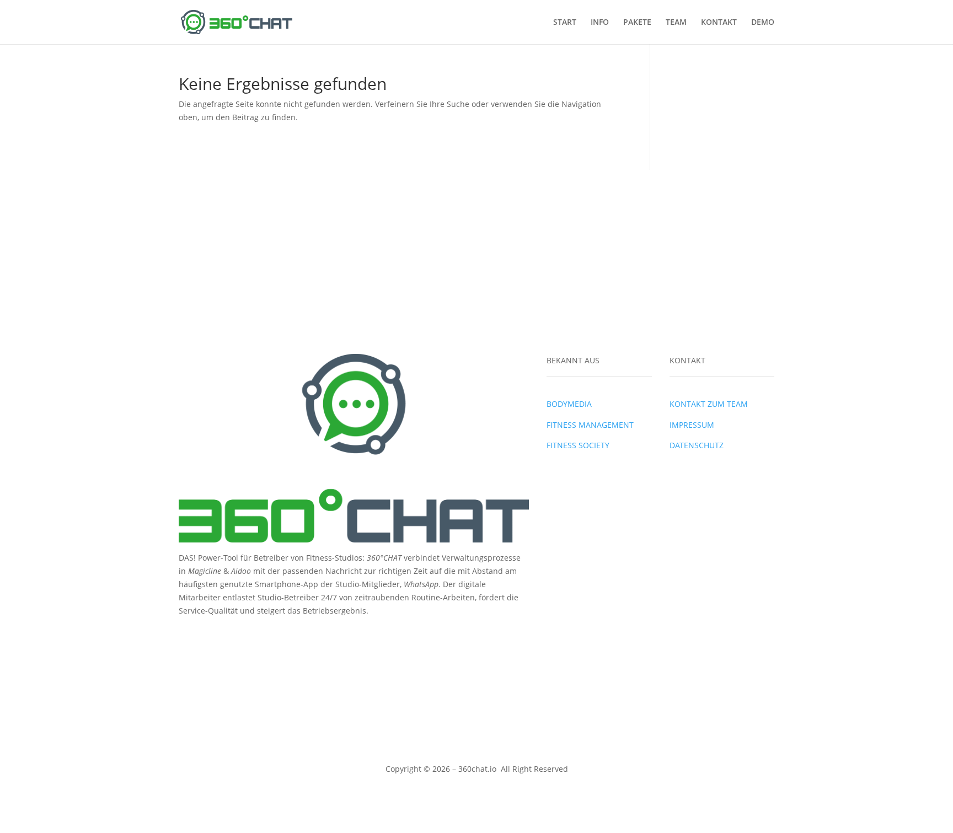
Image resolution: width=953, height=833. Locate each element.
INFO (600, 22)
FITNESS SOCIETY (578, 445)
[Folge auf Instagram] (209, 634)
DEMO (762, 22)
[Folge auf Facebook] (187, 634)
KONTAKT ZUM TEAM (709, 404)
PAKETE (637, 22)
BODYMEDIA (569, 404)
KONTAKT (719, 22)
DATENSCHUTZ (697, 445)
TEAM (676, 22)
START (564, 22)
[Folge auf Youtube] (231, 634)
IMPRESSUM (692, 425)
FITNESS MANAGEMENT (590, 425)
